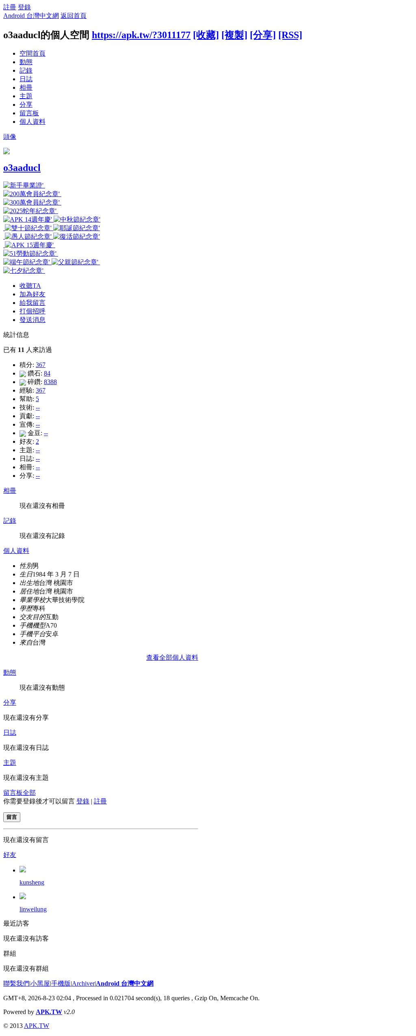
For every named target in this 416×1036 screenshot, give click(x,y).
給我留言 (33, 302)
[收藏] (206, 35)
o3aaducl (22, 167)
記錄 (26, 70)
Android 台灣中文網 (31, 15)
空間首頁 (33, 53)
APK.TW (49, 1011)
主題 (26, 96)
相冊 (26, 87)
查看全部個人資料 (172, 657)
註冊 (9, 7)
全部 (29, 792)
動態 (26, 61)
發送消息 (33, 319)
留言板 (29, 113)
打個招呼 (33, 311)
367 (41, 364)
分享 (26, 104)
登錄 (24, 7)
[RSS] (290, 35)
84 (47, 373)
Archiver (83, 983)
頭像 (9, 136)
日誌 (26, 79)
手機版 (61, 983)
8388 (50, 381)
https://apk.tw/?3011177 (141, 35)
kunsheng (32, 882)
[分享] (263, 35)
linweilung (33, 909)
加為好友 (33, 294)
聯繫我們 (16, 983)
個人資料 (33, 121)
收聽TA (30, 285)
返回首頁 (74, 15)
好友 (9, 854)
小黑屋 (40, 983)
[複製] (234, 35)
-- (38, 407)
